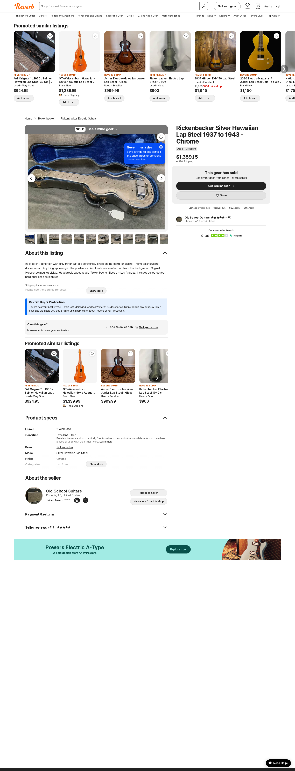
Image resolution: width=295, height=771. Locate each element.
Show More (96, 290)
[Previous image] (18, 52)
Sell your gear (227, 6)
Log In (278, 6)
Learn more (106, 441)
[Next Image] (161, 178)
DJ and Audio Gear (148, 15)
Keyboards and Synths (90, 15)
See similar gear (101, 129)
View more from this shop (149, 501)
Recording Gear (114, 15)
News (210, 15)
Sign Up (268, 6)
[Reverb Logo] (24, 6)
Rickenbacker (65, 447)
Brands (200, 15)
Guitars (43, 15)
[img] (218, 217)
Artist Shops (240, 15)
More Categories (171, 15)
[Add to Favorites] (50, 36)
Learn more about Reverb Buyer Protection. (100, 310)
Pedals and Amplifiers (62, 15)
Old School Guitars (197, 217)
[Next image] (50, 52)
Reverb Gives (257, 15)
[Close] (161, 147)
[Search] (203, 6)
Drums (130, 15)
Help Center (273, 15)
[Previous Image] (31, 178)
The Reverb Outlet (25, 15)
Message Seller (149, 492)
